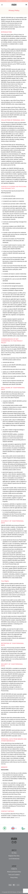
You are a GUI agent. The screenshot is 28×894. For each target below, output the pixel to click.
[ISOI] (14, 5)
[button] (2, 4)
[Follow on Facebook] (12, 842)
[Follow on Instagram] (15, 842)
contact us (17, 817)
